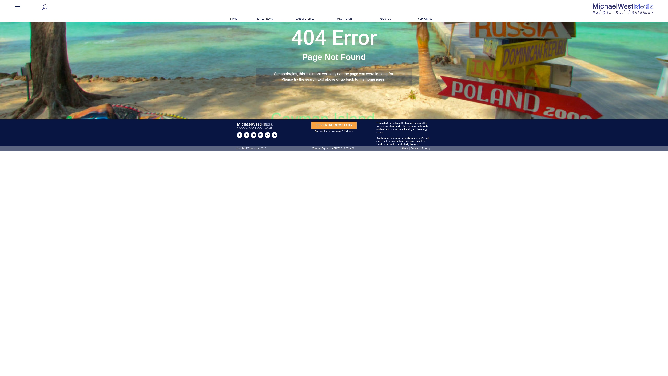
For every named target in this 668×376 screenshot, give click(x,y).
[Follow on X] (246, 135)
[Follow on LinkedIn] (253, 135)
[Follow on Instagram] (260, 135)
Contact (415, 148)
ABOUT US (385, 18)
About (405, 148)
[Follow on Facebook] (239, 135)
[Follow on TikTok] (267, 135)
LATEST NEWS (265, 18)
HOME (233, 18)
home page (374, 79)
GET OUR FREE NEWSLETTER (334, 125)
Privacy (426, 148)
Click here (348, 131)
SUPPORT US (425, 18)
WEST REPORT (345, 18)
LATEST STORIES (305, 18)
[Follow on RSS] (274, 135)
